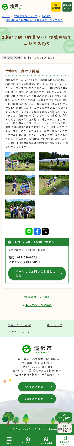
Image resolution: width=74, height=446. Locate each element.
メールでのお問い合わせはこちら (35, 273)
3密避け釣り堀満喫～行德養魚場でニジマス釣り (34, 20)
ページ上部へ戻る (64, 418)
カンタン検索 (46, 443)
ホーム (6, 16)
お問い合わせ (34, 399)
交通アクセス (34, 387)
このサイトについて (19, 325)
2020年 (46, 16)
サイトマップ (54, 325)
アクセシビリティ (19, 331)
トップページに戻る (38, 305)
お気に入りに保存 (64, 429)
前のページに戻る (39, 297)
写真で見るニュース (26, 16)
